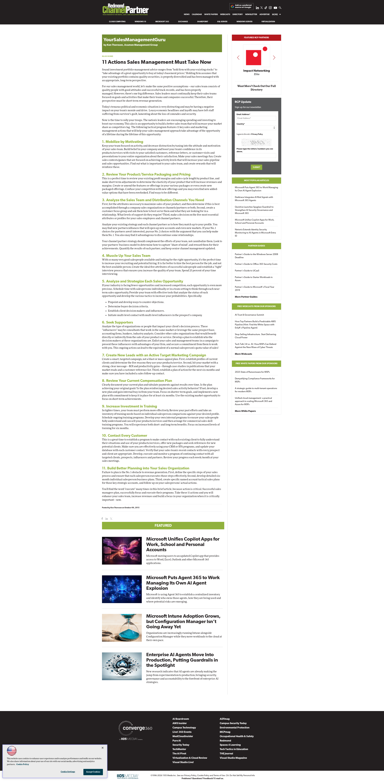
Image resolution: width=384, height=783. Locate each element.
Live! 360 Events (182, 732)
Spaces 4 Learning (230, 745)
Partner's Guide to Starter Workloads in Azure (254, 279)
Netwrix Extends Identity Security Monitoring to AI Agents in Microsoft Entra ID (255, 233)
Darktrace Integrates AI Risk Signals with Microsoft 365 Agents (254, 199)
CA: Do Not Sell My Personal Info (240, 775)
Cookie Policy (203, 775)
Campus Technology (184, 727)
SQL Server (222, 22)
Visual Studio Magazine (233, 758)
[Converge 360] (135, 729)
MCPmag (225, 732)
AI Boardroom (180, 719)
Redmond (225, 741)
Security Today (180, 745)
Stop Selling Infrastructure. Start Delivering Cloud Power (255, 336)
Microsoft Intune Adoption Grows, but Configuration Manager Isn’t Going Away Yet (183, 621)
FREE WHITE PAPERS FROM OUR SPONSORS (257, 363)
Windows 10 (140, 22)
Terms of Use (219, 775)
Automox (256, 75)
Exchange (183, 22)
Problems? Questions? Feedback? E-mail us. (203, 778)
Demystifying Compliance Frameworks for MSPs (255, 380)
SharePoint (202, 22)
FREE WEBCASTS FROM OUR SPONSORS (256, 306)
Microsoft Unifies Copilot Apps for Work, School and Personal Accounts (182, 544)
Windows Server (244, 22)
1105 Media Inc (169, 775)
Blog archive (109, 33)
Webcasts (225, 14)
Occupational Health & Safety (237, 736)
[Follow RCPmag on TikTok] (265, 8)
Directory (237, 14)
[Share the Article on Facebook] (101, 519)
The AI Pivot (179, 753)
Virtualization (268, 22)
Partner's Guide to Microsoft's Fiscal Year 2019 (254, 288)
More (275, 14)
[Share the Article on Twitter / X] (110, 519)
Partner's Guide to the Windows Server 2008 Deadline (256, 256)
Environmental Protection (234, 727)
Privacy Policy (257, 134)
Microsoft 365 (162, 22)
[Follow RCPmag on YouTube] (275, 8)
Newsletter (251, 14)
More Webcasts (243, 354)
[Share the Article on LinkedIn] (106, 519)
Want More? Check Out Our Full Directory (256, 88)
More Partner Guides (246, 297)
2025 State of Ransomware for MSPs (252, 372)
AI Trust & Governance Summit (249, 315)
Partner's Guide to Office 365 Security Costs (256, 264)
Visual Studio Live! (183, 762)
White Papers (211, 14)
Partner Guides (256, 246)
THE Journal (226, 753)
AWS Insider (179, 723)
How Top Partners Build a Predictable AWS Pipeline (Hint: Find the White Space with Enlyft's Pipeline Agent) (255, 325)
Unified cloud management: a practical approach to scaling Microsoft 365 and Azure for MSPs (253, 401)
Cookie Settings (68, 772)
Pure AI (176, 741)
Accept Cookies (93, 772)
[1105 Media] (130, 739)
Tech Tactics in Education (234, 749)
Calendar (197, 14)
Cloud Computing (117, 22)
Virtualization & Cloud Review (189, 758)
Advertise (265, 14)
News (186, 14)
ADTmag (225, 719)
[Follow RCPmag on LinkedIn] (257, 8)
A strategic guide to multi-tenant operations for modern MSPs (256, 390)
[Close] (102, 747)
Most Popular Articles (256, 180)
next (274, 57)
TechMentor (179, 749)
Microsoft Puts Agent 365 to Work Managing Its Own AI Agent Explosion (183, 583)
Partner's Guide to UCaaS (247, 271)
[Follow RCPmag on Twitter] (261, 8)
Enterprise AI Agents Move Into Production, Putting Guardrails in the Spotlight (182, 660)
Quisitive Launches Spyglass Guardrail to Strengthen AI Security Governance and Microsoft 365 (254, 210)
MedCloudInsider (182, 736)
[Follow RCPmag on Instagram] (270, 8)
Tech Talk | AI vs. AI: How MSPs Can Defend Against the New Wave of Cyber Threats (255, 346)
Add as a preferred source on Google (243, 6)
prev (238, 57)
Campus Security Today (233, 723)
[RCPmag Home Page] (125, 10)
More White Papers (245, 411)
